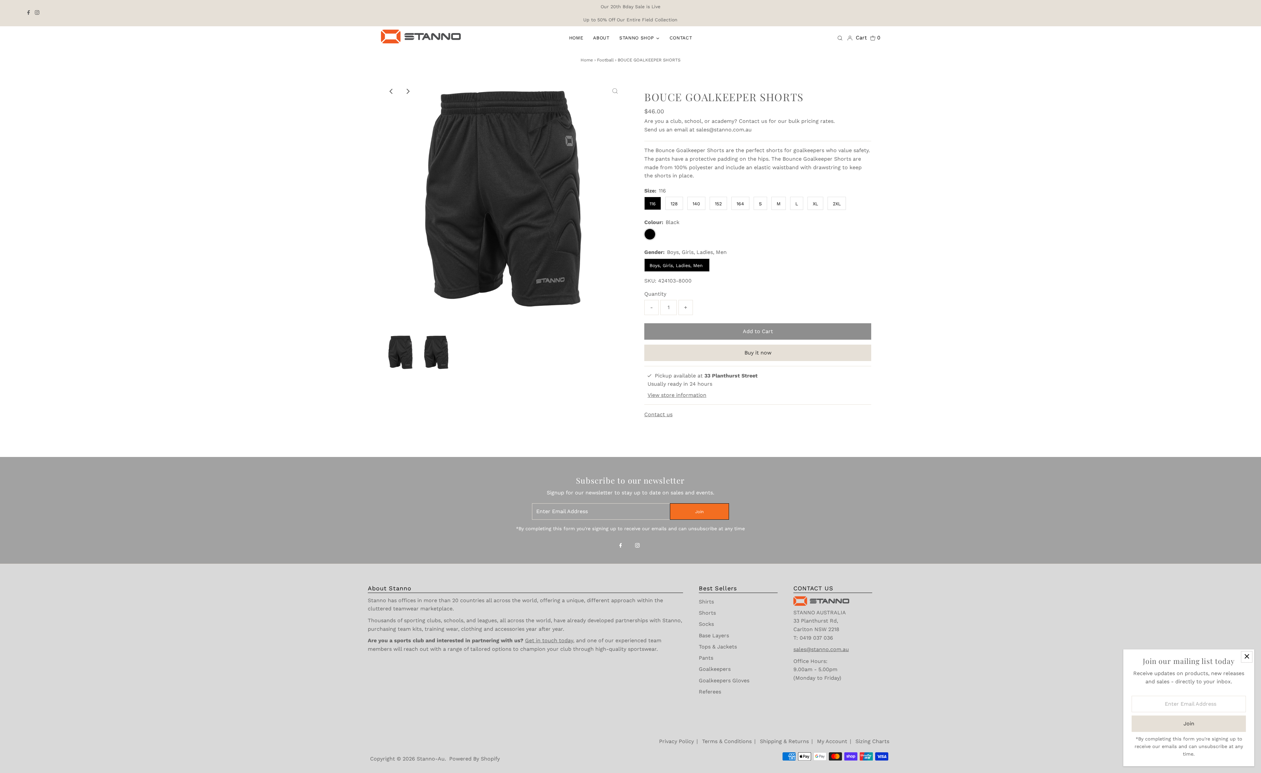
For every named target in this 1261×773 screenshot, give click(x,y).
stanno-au (431, 759)
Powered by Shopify (474, 759)
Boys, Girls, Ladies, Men (677, 265)
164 (740, 203)
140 (696, 203)
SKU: (650, 281)
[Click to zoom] (615, 91)
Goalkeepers (715, 669)
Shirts (706, 602)
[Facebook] (29, 13)
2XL (837, 203)
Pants (706, 658)
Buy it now (757, 353)
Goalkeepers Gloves (724, 680)
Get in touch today (549, 640)
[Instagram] (37, 13)
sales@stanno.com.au (724, 129)
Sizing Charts (872, 741)
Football (605, 59)
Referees (710, 692)
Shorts (707, 613)
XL (815, 203)
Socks (706, 624)
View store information (677, 395)
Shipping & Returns (784, 741)
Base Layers (714, 635)
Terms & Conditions (727, 741)
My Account (832, 741)
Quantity (655, 294)
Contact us (753, 121)
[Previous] (391, 91)
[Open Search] (840, 38)
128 (674, 203)
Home (587, 59)
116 (653, 203)
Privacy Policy (676, 741)
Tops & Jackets (718, 647)
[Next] (407, 91)
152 (718, 203)
